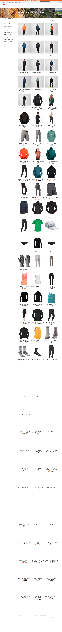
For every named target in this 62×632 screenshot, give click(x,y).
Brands (52, 5)
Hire (12, 2)
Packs (21, 5)
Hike (30, 5)
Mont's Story (18, 2)
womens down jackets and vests (8, 28)
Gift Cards (10, 2)
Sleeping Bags (13, 5)
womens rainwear (7, 26)
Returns (7, 2)
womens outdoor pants (8, 34)
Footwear (24, 5)
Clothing (17, 5)
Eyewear (43, 5)
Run (40, 5)
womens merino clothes (8, 39)
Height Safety (48, 5)
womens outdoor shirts (8, 32)
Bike (38, 5)
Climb (33, 5)
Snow (36, 5)
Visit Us (15, 2)
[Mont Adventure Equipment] (4, 5)
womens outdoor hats (8, 41)
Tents (9, 5)
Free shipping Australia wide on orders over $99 (31, 0)
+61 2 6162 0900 (3, 2)
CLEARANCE (56, 5)
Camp (28, 5)
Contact (22, 2)
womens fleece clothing (8, 30)
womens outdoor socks (8, 44)
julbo (5, 46)
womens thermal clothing (9, 37)
